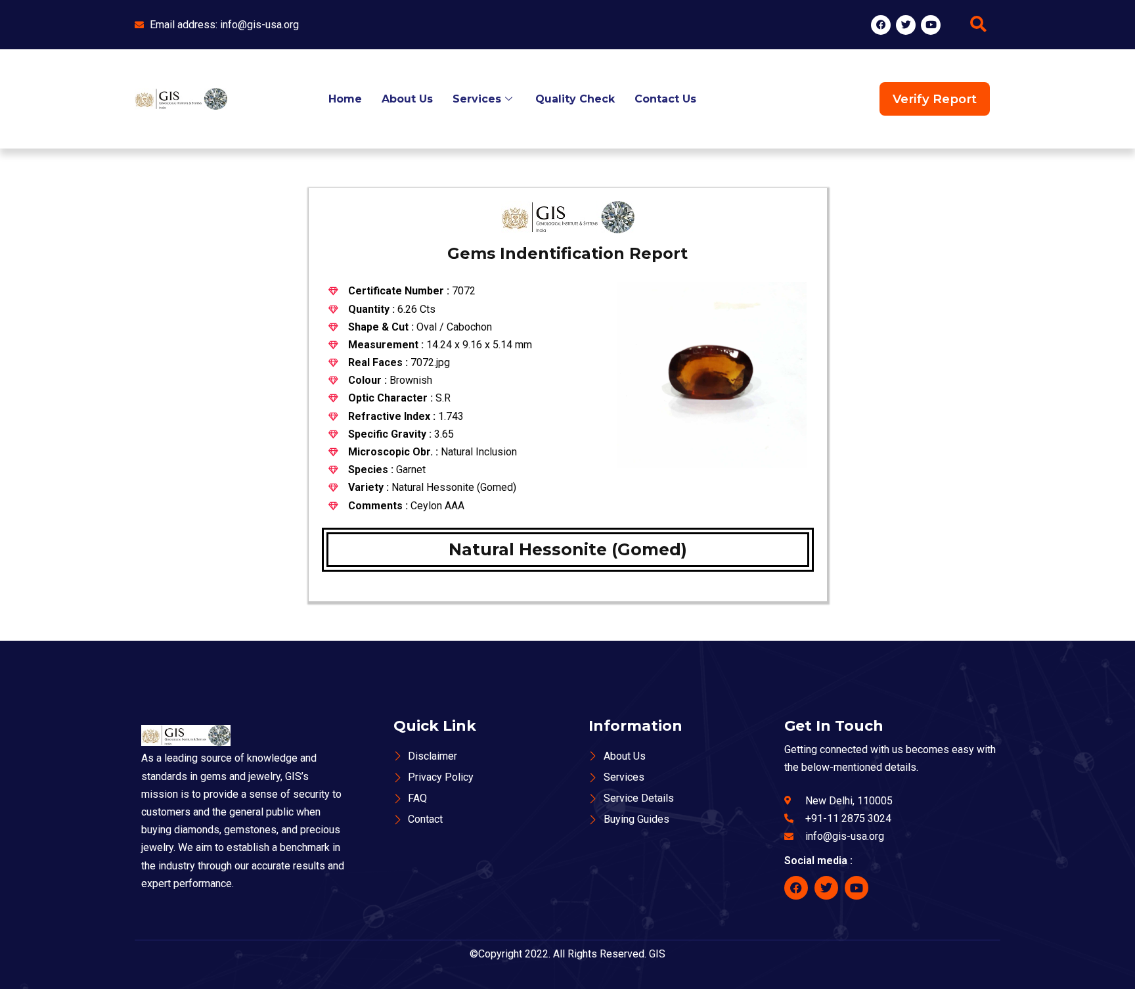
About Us (407, 99)
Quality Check (575, 99)
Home (345, 99)
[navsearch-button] (978, 25)
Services (477, 99)
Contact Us (665, 99)
